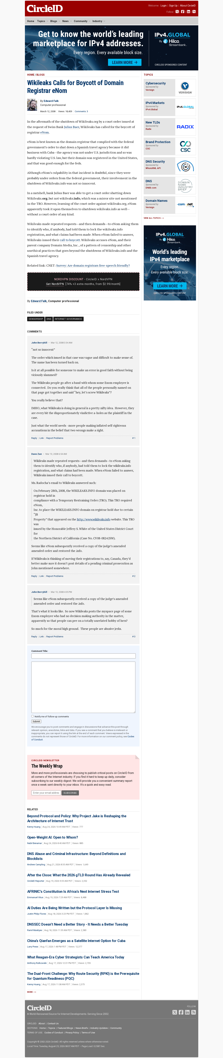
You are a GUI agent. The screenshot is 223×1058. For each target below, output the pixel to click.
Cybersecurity (156, 83)
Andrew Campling (36, 864)
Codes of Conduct (53, 1032)
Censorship (36, 319)
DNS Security (155, 161)
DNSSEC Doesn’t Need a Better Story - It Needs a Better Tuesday (77, 924)
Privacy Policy (72, 1032)
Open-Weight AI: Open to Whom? (52, 837)
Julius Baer (71, 127)
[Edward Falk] (32, 109)
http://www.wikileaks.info (93, 519)
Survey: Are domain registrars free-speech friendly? (93, 265)
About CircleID (188, 5)
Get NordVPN (55, 284)
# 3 (133, 636)
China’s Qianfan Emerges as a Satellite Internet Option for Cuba (76, 941)
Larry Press (32, 946)
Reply (34, 438)
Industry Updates (99, 1028)
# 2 (133, 576)
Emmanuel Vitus (35, 897)
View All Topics (152, 218)
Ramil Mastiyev (34, 930)
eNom (44, 132)
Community (80, 21)
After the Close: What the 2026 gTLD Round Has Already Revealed (78, 875)
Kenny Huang (33, 826)
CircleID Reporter (35, 881)
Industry (97, 21)
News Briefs (82, 1028)
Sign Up (173, 5)
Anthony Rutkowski (37, 963)
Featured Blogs (65, 1028)
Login (164, 5)
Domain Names (156, 200)
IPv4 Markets (155, 103)
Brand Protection (158, 142)
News (65, 21)
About (42, 1023)
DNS (49, 319)
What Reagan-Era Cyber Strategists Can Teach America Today (75, 957)
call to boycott (70, 240)
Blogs (53, 21)
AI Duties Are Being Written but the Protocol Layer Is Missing (74, 908)
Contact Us (53, 1023)
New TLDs (153, 122)
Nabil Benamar (34, 843)
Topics (41, 21)
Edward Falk (39, 301)
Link (42, 438)
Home (30, 21)
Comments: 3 (81, 111)
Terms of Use (88, 1032)
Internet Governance (68, 319)
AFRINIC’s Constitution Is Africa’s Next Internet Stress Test (73, 891)
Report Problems (54, 438)
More (30, 992)
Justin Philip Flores (36, 913)
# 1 (133, 438)
